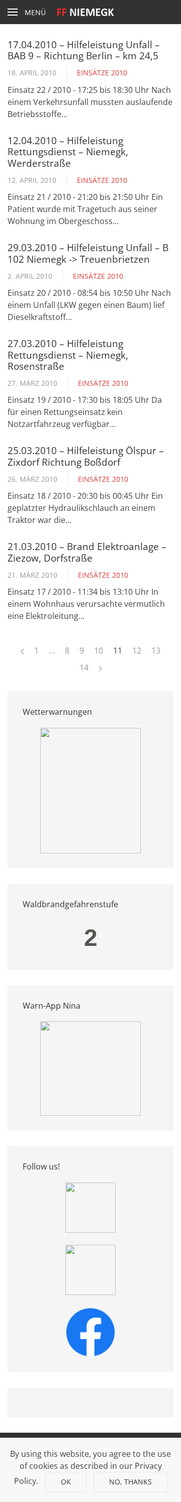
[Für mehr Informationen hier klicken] (90, 789)
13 (155, 650)
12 (136, 650)
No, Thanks (130, 1481)
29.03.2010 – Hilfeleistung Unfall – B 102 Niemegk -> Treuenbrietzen (88, 253)
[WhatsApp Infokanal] (90, 1206)
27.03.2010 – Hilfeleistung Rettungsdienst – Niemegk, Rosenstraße (68, 354)
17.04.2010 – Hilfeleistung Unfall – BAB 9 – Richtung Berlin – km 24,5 (84, 50)
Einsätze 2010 (102, 72)
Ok (66, 1481)
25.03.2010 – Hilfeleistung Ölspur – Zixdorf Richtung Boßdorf (86, 456)
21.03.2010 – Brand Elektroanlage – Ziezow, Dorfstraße (87, 552)
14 (83, 667)
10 (98, 650)
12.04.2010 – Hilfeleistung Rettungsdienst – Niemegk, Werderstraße (68, 151)
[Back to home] (90, 12)
